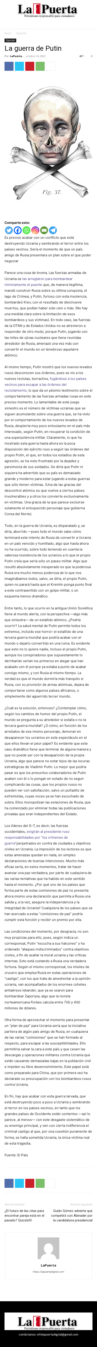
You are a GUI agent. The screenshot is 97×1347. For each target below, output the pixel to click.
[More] (50, 66)
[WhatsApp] (40, 66)
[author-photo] (48, 1259)
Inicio (8, 33)
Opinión (21, 33)
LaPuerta (16, 56)
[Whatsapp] (26, 230)
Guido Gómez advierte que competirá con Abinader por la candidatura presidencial (71, 1215)
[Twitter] (19, 66)
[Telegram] (53, 230)
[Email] (44, 230)
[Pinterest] (29, 66)
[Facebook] (9, 66)
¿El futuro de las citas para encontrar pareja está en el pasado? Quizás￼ (24, 1215)
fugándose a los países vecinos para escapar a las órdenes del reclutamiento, (45, 384)
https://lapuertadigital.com (48, 1271)
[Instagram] (35, 230)
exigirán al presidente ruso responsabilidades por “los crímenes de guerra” (37, 837)
